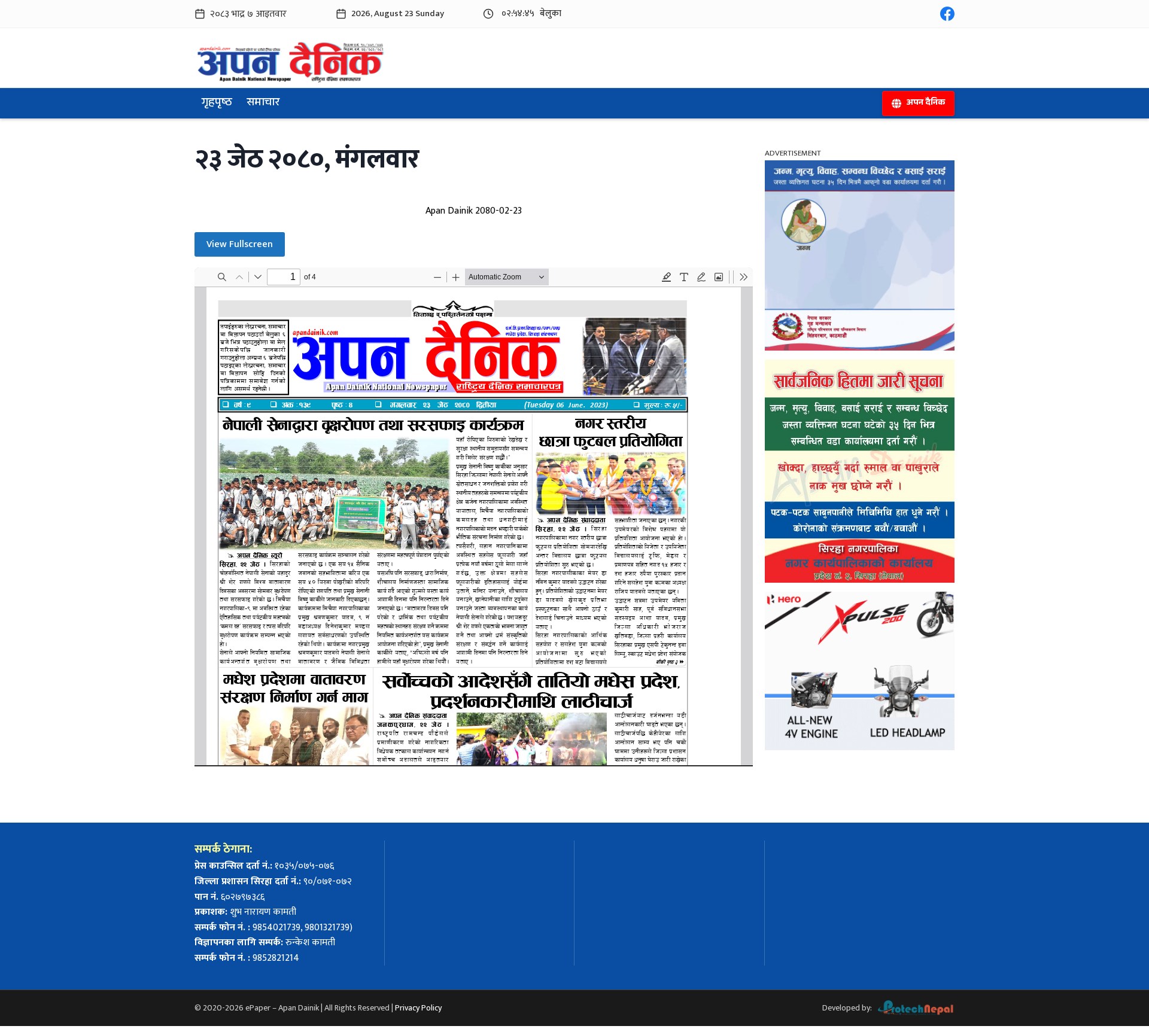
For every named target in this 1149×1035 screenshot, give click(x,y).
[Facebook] (947, 14)
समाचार (263, 103)
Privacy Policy (418, 1008)
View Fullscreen (239, 244)
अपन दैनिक (925, 103)
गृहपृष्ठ (217, 103)
